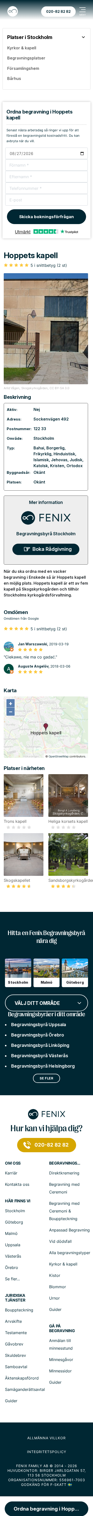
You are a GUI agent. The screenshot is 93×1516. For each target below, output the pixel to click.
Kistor (54, 1275)
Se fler (47, 1078)
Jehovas (59, 459)
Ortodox (74, 465)
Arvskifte (13, 1321)
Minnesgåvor (61, 1359)
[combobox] (46, 1002)
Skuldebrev (15, 1355)
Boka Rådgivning (52, 549)
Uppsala (12, 1244)
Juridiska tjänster (15, 1298)
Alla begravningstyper (69, 1252)
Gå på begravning (62, 1328)
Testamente (16, 1332)
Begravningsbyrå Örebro (37, 1034)
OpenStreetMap (59, 756)
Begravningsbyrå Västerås (39, 1055)
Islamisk (41, 459)
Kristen (57, 465)
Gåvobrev (14, 1344)
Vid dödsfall (60, 1241)
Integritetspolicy (46, 1452)
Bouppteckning (19, 1309)
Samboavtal (16, 1366)
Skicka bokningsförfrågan (46, 216)
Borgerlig (55, 447)
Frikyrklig (42, 453)
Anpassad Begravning (69, 1230)
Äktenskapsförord (22, 1378)
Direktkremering (64, 1173)
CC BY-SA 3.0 (59, 388)
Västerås (13, 1256)
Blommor (57, 1286)
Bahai (38, 447)
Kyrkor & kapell (63, 1264)
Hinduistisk (64, 453)
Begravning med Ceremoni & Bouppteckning (64, 1211)
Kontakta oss (17, 1184)
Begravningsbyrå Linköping (40, 1045)
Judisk (76, 459)
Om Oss (13, 1163)
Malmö (11, 1233)
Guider (55, 1309)
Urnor (54, 1298)
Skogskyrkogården (34, 388)
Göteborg (14, 1222)
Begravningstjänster (65, 1163)
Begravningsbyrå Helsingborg (43, 1066)
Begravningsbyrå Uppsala (38, 1024)
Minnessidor (60, 1370)
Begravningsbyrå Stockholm (46, 533)
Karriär (11, 1173)
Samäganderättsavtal (25, 1389)
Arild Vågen (11, 388)
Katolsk (40, 465)
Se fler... (12, 1278)
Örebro (11, 1267)
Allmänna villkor (46, 1438)
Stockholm (43, 438)
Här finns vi (17, 1201)
